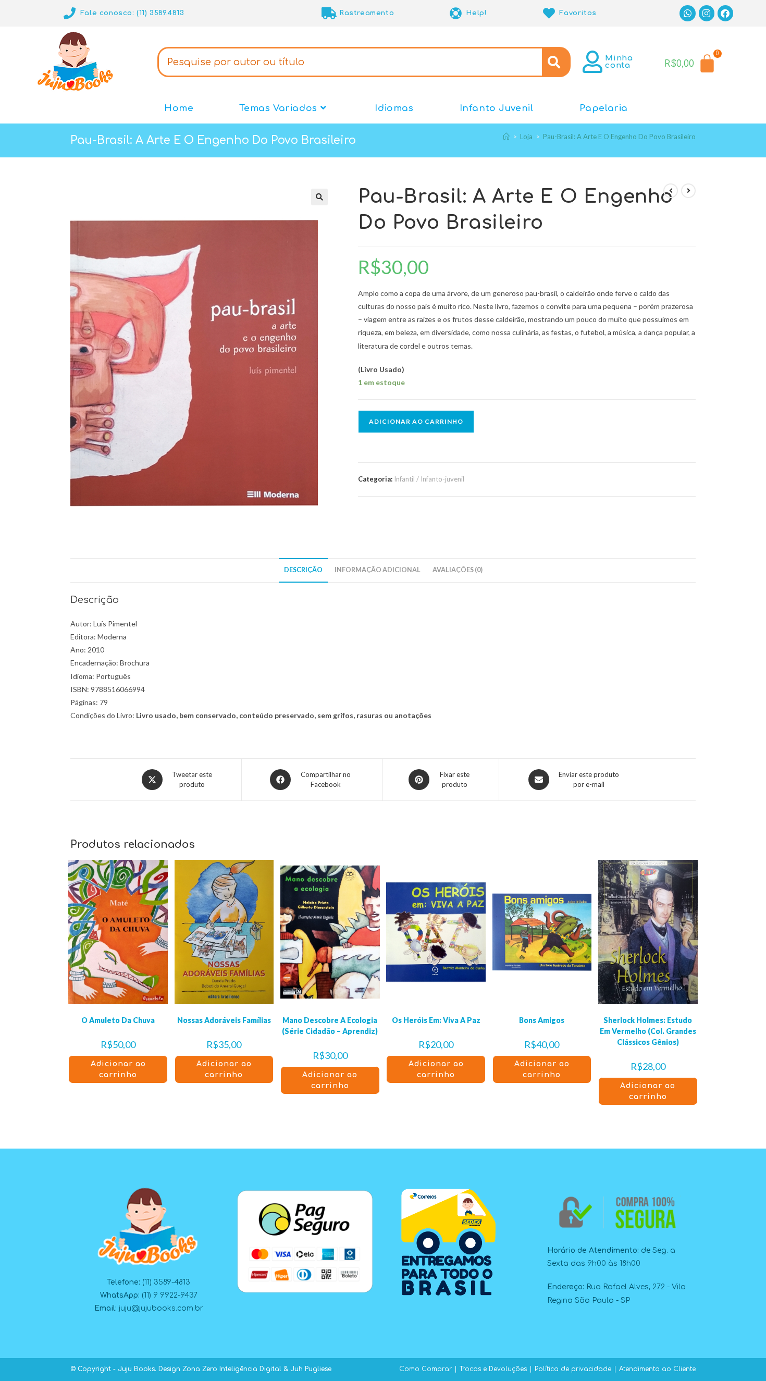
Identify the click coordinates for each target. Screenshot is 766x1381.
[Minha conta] (592, 62)
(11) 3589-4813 (166, 1282)
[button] (319, 197)
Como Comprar (425, 1369)
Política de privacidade (573, 1369)
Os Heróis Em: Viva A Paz (436, 1020)
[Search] (556, 62)
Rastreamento (366, 13)
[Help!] (456, 13)
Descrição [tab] (303, 570)
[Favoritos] (549, 13)
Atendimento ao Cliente (657, 1369)
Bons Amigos (541, 1020)
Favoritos (577, 13)
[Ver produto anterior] (670, 190)
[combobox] (349, 62)
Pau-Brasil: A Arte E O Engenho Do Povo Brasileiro (619, 136)
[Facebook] (726, 13)
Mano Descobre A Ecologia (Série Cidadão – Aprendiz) (330, 1025)
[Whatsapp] (687, 13)
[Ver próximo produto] (688, 190)
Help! (476, 13)
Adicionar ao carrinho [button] (118, 1069)
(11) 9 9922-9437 (169, 1295)
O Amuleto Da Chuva (118, 1020)
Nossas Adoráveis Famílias (224, 1020)
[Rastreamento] (329, 13)
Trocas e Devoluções (493, 1369)
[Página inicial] (506, 136)
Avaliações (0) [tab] (458, 570)
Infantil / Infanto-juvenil (429, 479)
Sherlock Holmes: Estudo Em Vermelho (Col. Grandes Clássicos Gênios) (648, 1031)
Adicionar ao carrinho (416, 421)
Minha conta (619, 62)
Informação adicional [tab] (378, 570)
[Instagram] (707, 13)
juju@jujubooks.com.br (161, 1308)
